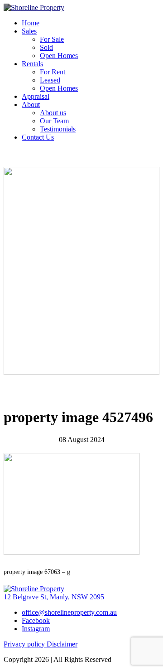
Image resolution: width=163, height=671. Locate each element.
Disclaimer (62, 644)
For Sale (52, 39)
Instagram (36, 628)
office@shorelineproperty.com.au (69, 612)
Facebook (36, 620)
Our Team (54, 121)
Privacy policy (25, 644)
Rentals (32, 64)
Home (30, 23)
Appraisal (35, 96)
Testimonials (58, 129)
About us (53, 113)
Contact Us (38, 137)
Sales (29, 31)
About (31, 104)
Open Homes (59, 55)
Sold (46, 47)
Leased (50, 80)
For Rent (52, 72)
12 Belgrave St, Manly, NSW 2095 (54, 597)
